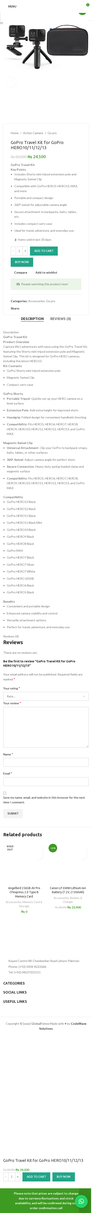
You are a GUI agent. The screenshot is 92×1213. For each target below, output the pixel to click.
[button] (7, 47)
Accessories (13, 902)
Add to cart (43, 251)
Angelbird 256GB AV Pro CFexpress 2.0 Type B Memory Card (24, 892)
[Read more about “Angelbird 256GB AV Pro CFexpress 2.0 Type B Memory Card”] (39, 855)
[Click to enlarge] (11, 82)
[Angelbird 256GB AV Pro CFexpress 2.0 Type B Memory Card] (24, 863)
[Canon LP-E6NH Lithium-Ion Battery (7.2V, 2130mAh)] (68, 863)
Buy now (64, 1176)
